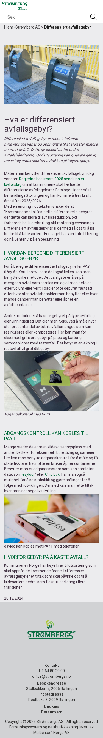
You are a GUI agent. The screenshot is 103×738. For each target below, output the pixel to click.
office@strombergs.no (51, 676)
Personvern (51, 712)
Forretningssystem (25, 727)
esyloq (28, 474)
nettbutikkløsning (63, 727)
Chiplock (52, 474)
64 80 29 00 (55, 671)
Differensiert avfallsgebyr (67, 27)
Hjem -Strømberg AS (22, 27)
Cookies (51, 706)
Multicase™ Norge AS (51, 732)
